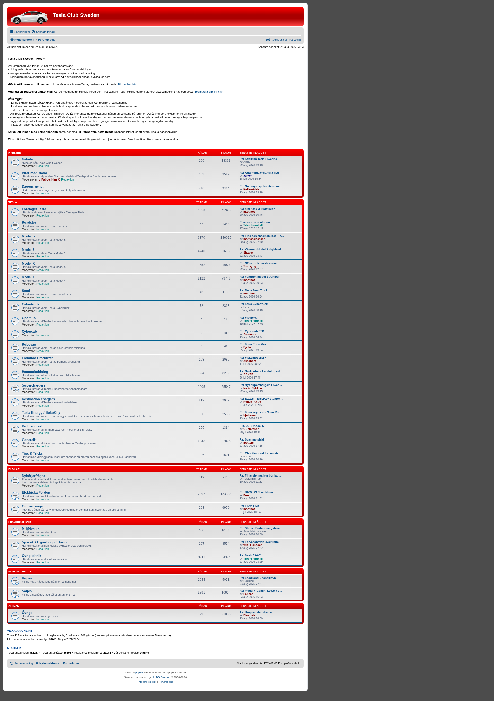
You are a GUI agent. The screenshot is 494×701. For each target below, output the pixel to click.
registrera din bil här (208, 91)
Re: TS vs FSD (249, 505)
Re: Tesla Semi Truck (254, 290)
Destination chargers (38, 399)
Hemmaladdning (35, 372)
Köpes (27, 578)
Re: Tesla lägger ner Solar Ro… (260, 412)
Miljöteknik (30, 529)
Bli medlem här (127, 84)
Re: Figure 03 (249, 317)
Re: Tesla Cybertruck (254, 303)
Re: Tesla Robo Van (253, 344)
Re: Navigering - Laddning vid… (261, 371)
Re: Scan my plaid (252, 439)
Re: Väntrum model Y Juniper (259, 276)
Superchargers (33, 385)
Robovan (29, 344)
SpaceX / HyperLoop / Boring (45, 542)
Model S (28, 236)
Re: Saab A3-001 (251, 555)
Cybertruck (30, 304)
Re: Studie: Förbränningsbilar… (261, 528)
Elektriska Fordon (36, 493)
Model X (28, 263)
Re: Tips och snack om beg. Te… (262, 235)
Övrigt (27, 613)
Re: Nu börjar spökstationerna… (261, 186)
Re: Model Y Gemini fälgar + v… (261, 590)
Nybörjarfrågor (33, 476)
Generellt (29, 440)
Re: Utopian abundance (256, 612)
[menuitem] (43, 32)
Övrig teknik (31, 556)
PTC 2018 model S (252, 425)
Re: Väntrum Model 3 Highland (260, 249)
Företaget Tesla (34, 209)
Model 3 (28, 250)
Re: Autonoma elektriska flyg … (261, 172)
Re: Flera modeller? (253, 357)
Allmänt (14, 606)
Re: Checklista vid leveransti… (260, 453)
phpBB (139, 672)
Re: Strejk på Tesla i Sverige (258, 158)
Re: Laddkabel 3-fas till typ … (259, 577)
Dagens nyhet (32, 186)
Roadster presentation (255, 222)
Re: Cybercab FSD (252, 331)
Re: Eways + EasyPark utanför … (262, 398)
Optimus (29, 318)
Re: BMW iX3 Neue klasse (257, 492)
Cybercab (29, 332)
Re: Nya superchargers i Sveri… (261, 385)
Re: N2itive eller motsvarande (259, 263)
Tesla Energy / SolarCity (41, 413)
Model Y (28, 277)
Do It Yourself (32, 426)
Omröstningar (33, 506)
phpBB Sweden (161, 677)
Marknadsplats (19, 571)
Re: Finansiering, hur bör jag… (260, 475)
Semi (26, 291)
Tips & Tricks (32, 453)
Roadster (29, 222)
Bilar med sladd (34, 173)
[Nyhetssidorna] (30, 16)
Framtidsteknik (19, 521)
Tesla (12, 202)
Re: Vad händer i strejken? (257, 208)
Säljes (27, 591)
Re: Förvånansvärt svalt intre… (260, 541)
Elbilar (14, 469)
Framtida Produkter (37, 358)
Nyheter (14, 152)
